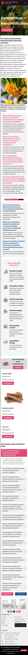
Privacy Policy (18, 617)
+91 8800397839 (8, 641)
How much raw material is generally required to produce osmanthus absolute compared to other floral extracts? (12, 508)
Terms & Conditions (19, 619)
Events (3, 623)
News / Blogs (5, 625)
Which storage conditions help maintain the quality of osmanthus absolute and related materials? (12, 568)
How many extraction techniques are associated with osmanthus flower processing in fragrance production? (13, 517)
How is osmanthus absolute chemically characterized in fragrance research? (10, 498)
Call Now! (18, 367)
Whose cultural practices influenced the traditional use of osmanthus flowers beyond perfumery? (13, 526)
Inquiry (3, 621)
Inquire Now (7, 30)
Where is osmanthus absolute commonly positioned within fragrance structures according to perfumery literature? (12, 489)
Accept (24, 650)
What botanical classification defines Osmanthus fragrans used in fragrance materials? (13, 471)
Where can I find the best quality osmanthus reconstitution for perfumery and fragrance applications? (11, 587)
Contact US (21, 594)
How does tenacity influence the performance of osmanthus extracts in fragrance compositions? (13, 560)
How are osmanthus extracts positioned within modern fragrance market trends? (13, 577)
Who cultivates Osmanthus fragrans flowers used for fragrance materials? (11, 453)
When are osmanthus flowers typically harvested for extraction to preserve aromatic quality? (13, 479)
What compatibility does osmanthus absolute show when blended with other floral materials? (13, 543)
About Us (4, 617)
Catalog (4, 619)
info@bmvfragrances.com (10, 643)
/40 (13, 641)
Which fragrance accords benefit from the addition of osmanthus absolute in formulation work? (12, 534)
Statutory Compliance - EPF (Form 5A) (20, 621)
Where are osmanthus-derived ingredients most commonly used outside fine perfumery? (12, 551)
